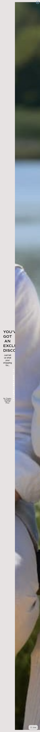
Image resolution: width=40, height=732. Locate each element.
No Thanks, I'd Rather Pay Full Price (7, 399)
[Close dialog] (37, 2)
